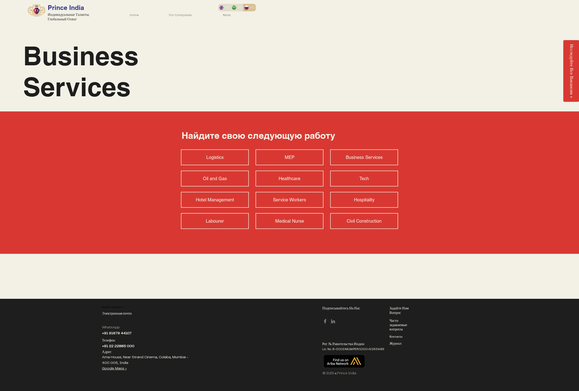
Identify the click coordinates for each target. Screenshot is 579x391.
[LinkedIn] (333, 321)
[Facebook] (325, 321)
